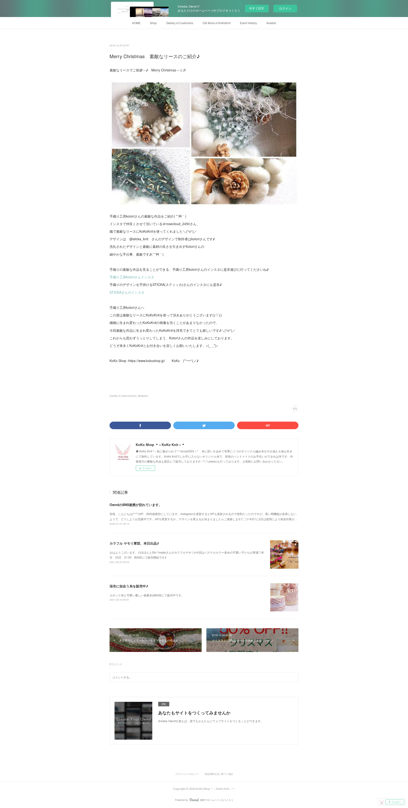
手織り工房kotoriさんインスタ (132, 277)
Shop (153, 23)
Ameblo (271, 23)
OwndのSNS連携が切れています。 (136, 504)
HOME (136, 23)
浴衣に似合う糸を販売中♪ (129, 586)
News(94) (143, 395)
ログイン (285, 8)
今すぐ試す (256, 8)
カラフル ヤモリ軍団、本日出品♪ (134, 543)
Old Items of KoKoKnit (216, 23)
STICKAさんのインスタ (127, 292)
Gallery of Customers (179, 23)
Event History (248, 23)
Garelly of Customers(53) (123, 395)
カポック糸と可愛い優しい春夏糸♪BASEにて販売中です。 (147, 595)
